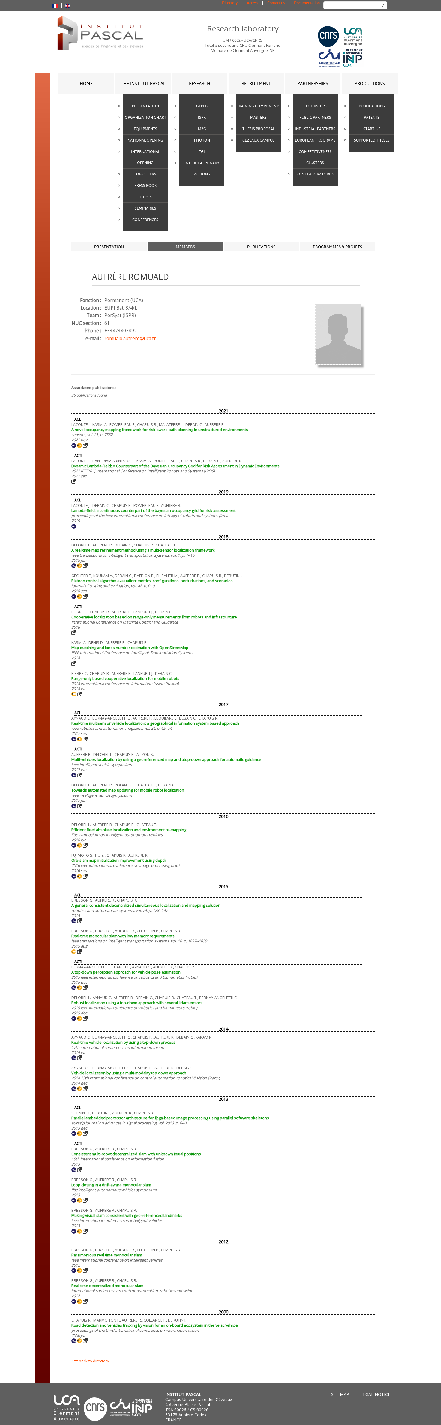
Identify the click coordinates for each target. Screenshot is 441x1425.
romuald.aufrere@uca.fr (130, 338)
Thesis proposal (258, 129)
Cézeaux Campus (258, 140)
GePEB (202, 106)
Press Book (145, 185)
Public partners (315, 117)
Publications (372, 106)
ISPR (202, 117)
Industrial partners (315, 129)
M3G (202, 129)
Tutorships (315, 106)
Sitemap (340, 1394)
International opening (145, 157)
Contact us (276, 3)
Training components (258, 106)
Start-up (371, 129)
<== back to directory (90, 1361)
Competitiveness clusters (315, 157)
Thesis (145, 197)
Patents (372, 117)
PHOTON (202, 140)
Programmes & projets (337, 246)
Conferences (145, 219)
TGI (202, 151)
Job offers (145, 174)
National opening (145, 140)
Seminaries (145, 208)
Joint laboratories (315, 174)
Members (185, 246)
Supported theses (372, 140)
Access (252, 3)
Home (86, 83)
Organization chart (145, 117)
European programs (315, 140)
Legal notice (375, 1394)
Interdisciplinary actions (201, 168)
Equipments (145, 129)
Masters (258, 117)
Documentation (307, 3)
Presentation (145, 106)
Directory (230, 3)
